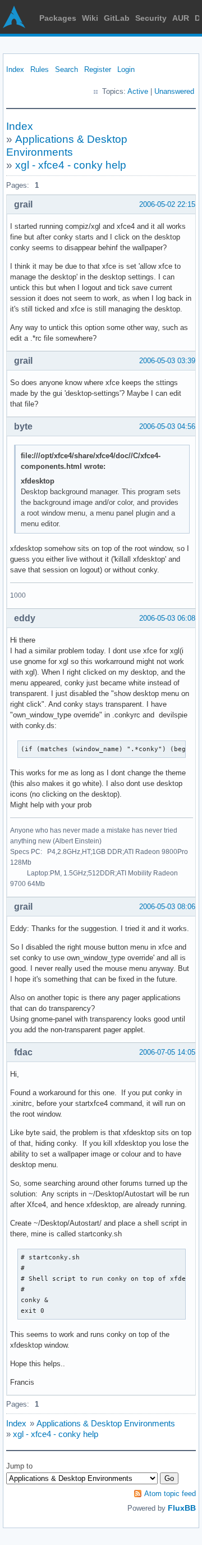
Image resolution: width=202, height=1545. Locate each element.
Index (15, 69)
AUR (180, 17)
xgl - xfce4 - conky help (70, 165)
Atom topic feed (170, 1493)
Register (97, 69)
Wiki (90, 17)
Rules (39, 69)
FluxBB (182, 1507)
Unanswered (174, 91)
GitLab (117, 17)
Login (126, 69)
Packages (57, 17)
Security (151, 17)
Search (66, 69)
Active (137, 91)
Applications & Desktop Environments (105, 1423)
